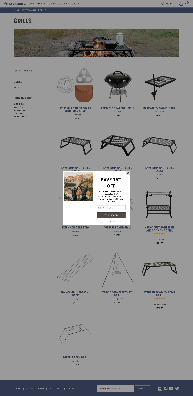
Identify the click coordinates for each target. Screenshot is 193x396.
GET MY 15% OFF (111, 215)
